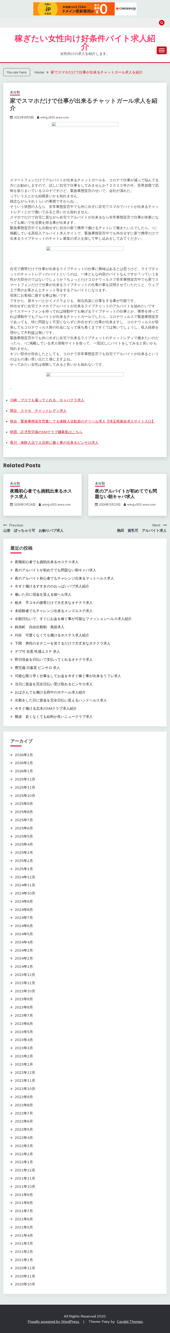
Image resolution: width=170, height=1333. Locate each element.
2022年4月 (24, 1137)
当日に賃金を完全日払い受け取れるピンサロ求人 (54, 684)
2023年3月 (24, 1048)
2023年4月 (24, 1039)
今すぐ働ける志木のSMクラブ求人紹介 (46, 708)
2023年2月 (24, 1056)
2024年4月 (24, 942)
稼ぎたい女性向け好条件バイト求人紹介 (85, 42)
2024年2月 (24, 958)
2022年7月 (24, 1113)
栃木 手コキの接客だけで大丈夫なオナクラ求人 (54, 602)
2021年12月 (25, 1170)
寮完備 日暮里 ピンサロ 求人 (37, 667)
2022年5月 (24, 1129)
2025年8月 (24, 811)
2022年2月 (24, 1154)
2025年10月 (25, 795)
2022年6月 (24, 1121)
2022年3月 (24, 1146)
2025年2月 (24, 860)
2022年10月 (25, 1088)
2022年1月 (24, 1162)
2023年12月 (25, 974)
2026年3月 (24, 755)
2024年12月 (25, 877)
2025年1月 (24, 869)
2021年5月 (24, 1227)
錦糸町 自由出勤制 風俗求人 (39, 627)
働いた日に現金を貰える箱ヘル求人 (43, 594)
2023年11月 (25, 983)
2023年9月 (24, 999)
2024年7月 (24, 917)
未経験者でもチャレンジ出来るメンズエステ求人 (54, 611)
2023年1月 (24, 1064)
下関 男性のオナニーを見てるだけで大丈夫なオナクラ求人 (62, 643)
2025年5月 (24, 836)
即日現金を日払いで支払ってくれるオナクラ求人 (54, 659)
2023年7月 (24, 1015)
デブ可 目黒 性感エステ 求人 (37, 651)
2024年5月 (24, 934)
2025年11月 (25, 787)
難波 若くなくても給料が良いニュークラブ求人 (54, 716)
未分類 (15, 92)
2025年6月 (24, 828)
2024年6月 (24, 925)
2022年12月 (25, 1072)
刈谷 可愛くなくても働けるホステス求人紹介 (52, 635)
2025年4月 (24, 844)
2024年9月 (24, 901)
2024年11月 (25, 885)
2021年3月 (24, 1243)
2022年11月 (25, 1080)
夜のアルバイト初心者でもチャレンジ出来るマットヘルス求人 (64, 578)
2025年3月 (24, 852)
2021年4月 (24, 1235)
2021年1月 (24, 1260)
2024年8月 (24, 909)
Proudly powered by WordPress (54, 1321)
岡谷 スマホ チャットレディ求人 (38, 410)
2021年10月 (25, 1186)
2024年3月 (24, 950)
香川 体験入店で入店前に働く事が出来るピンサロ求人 (54, 442)
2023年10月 (25, 991)
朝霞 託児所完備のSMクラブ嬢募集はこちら (46, 432)
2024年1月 (24, 966)
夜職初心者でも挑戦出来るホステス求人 (41, 494)
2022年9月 (24, 1097)
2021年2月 (24, 1251)
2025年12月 (25, 779)
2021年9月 (24, 1194)
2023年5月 (24, 1032)
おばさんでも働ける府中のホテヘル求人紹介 (50, 692)
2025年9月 (24, 803)
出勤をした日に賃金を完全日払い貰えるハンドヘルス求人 (61, 700)
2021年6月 (24, 1219)
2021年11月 (25, 1178)
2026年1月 (24, 771)
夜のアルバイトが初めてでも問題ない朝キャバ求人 (126, 494)
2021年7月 (24, 1211)
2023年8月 (24, 1007)
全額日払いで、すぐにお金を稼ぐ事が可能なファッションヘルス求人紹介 (73, 618)
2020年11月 (25, 1276)
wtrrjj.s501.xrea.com (54, 117)
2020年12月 (25, 1268)
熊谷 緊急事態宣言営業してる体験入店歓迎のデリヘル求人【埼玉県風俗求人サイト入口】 (82, 421)
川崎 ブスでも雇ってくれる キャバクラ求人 (47, 400)
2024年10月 (25, 893)
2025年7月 (24, 820)
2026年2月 (24, 763)
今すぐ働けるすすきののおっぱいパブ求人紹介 (52, 586)
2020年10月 (25, 1284)
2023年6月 (24, 1023)
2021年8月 (24, 1202)
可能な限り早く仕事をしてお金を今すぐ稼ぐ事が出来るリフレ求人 (68, 676)
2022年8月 (24, 1105)
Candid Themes (130, 1321)
